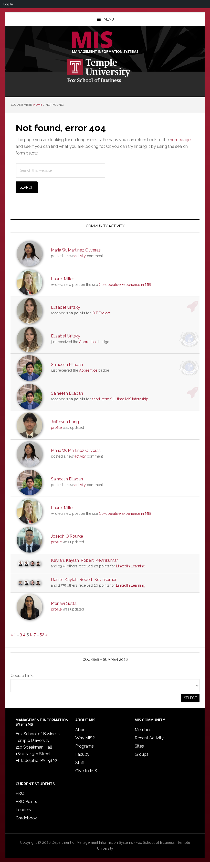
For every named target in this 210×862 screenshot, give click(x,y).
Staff (79, 762)
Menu (109, 19)
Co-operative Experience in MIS (125, 285)
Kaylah (57, 560)
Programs (84, 746)
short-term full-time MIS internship (120, 399)
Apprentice (88, 342)
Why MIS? (85, 737)
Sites (139, 746)
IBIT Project (101, 313)
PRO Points (26, 801)
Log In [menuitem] (8, 4)
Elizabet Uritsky (65, 307)
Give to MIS (86, 770)
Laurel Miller (62, 278)
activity (80, 256)
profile (56, 427)
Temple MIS (105, 42)
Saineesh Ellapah (67, 364)
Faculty (82, 754)
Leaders (23, 809)
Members (144, 729)
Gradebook (26, 818)
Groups (142, 754)
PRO (20, 793)
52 (42, 634)
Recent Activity (149, 737)
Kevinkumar (107, 560)
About (81, 729)
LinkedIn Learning (130, 566)
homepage (180, 139)
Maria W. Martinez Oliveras (76, 250)
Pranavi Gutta (64, 603)
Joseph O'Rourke (67, 536)
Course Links (22, 675)
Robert (87, 560)
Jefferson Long (65, 421)
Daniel (57, 579)
